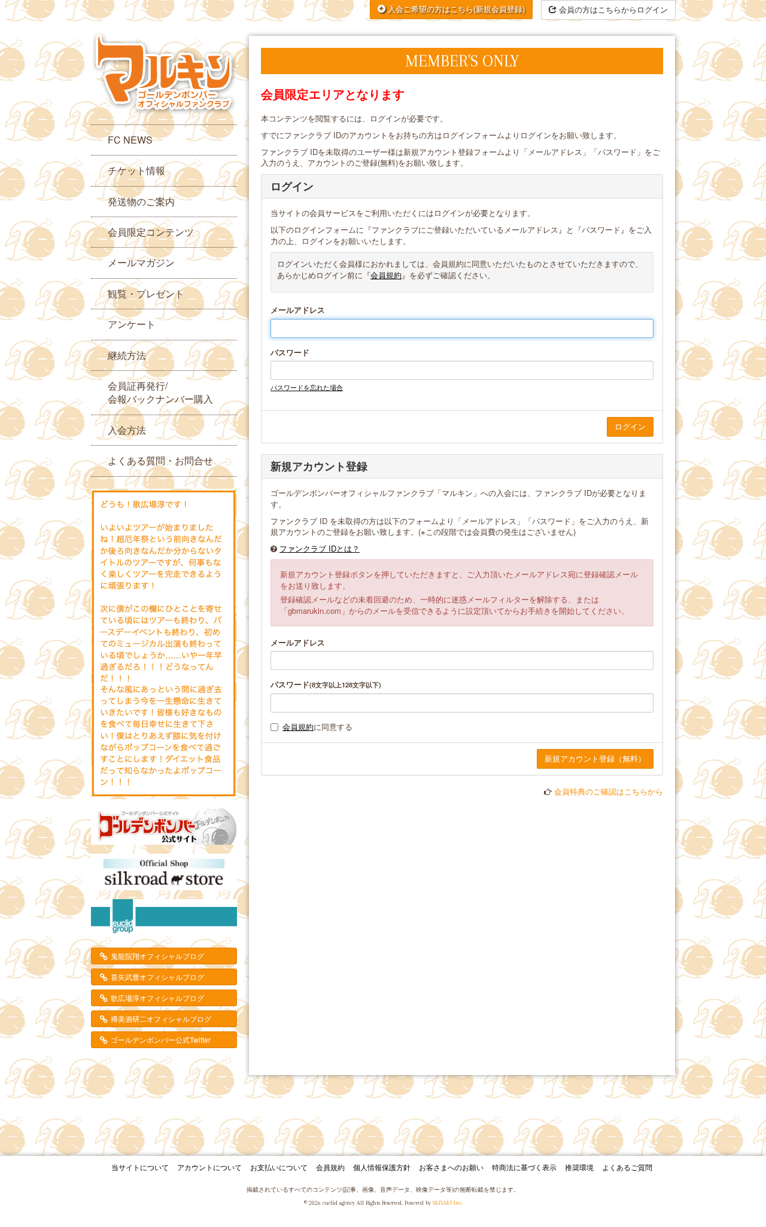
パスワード (289, 352)
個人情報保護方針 (382, 1167)
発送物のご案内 (141, 201)
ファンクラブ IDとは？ (319, 548)
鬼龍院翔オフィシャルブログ (157, 956)
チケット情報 (136, 170)
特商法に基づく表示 (524, 1167)
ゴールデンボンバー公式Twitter (161, 1039)
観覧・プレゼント (146, 293)
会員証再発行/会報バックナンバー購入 (160, 392)
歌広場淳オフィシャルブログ (157, 997)
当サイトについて (140, 1167)
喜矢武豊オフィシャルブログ (157, 977)
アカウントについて (209, 1167)
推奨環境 (579, 1167)
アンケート (132, 324)
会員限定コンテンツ (151, 232)
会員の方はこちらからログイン (612, 9)
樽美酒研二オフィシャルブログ (161, 1018)
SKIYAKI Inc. (448, 1202)
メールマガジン (141, 262)
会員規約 (386, 275)
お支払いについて (279, 1167)
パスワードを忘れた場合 (306, 387)
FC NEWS (130, 140)
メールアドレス (297, 310)
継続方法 (127, 355)
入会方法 (127, 430)
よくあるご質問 (627, 1167)
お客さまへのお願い (451, 1167)
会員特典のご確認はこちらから (608, 791)
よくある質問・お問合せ (160, 460)
